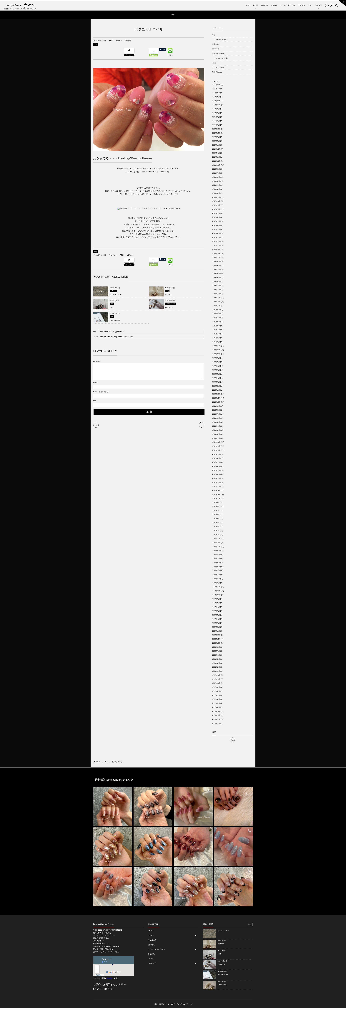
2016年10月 (216, 257)
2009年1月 (216, 631)
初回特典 (274, 5)
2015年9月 (216, 310)
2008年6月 (216, 655)
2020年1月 (216, 145)
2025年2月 (216, 89)
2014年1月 (216, 390)
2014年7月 (216, 366)
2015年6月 (216, 322)
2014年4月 (216, 378)
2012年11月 (216, 446)
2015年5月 (216, 326)
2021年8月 (216, 117)
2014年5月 (216, 374)
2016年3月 (216, 285)
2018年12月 (216, 161)
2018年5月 (216, 181)
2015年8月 (216, 314)
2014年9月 (216, 358)
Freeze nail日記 (170, 304)
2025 (111, 307)
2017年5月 (216, 229)
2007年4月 (216, 707)
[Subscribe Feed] (331, 5)
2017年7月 (216, 221)
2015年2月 (216, 338)
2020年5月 (216, 141)
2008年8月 (216, 647)
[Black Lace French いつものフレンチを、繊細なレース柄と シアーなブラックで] (233, 886)
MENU (255, 5)
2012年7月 (216, 462)
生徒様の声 (264, 5)
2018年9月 (216, 169)
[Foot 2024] (156, 309)
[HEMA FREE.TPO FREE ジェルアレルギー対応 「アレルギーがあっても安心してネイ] (112, 806)
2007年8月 (216, 691)
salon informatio (221, 58)
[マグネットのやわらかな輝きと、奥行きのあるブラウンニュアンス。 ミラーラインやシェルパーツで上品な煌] (193, 886)
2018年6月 (216, 177)
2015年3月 (216, 334)
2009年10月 (216, 595)
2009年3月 (216, 623)
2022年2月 (216, 113)
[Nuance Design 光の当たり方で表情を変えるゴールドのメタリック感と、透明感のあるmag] (112, 846)
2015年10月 (216, 306)
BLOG (310, 5)
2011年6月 (216, 514)
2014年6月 (216, 370)
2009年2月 (216, 627)
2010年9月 (216, 551)
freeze (120, 40)
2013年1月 (216, 438)
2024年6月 (216, 93)
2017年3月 (216, 237)
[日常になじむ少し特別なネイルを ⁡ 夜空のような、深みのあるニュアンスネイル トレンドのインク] (153, 846)
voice (214, 63)
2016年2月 (216, 290)
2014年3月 (216, 382)
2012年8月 (216, 458)
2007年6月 (216, 699)
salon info (215, 49)
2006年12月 (216, 711)
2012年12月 (216, 442)
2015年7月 (216, 318)
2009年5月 (216, 615)
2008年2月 (216, 667)
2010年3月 (216, 575)
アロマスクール (218, 67)
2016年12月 (216, 249)
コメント (114, 255)
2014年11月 (216, 350)
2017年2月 (216, 241)
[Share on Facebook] (327, 5)
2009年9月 (216, 599)
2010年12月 (216, 538)
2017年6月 (216, 225)
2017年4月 (216, 233)
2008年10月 (216, 643)
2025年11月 (216, 85)
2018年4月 (216, 185)
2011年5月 (216, 518)
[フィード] (232, 740)
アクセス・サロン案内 (288, 5)
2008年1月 (216, 671)
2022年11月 (216, 101)
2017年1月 (216, 245)
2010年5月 (216, 567)
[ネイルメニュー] (100, 295)
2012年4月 (216, 474)
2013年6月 (216, 418)
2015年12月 (216, 297)
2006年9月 (216, 723)
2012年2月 (216, 482)
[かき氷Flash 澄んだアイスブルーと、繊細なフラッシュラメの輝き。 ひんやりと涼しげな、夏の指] (233, 846)
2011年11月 (216, 494)
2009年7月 (216, 607)
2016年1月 (216, 294)
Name (95, 383)
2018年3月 (216, 189)
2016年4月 (216, 281)
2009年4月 (216, 619)
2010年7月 (216, 559)
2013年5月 (216, 422)
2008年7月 (216, 651)
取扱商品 (302, 5)
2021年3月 (216, 121)
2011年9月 (216, 502)
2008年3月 (216, 663)
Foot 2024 (169, 307)
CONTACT (318, 5)
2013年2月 (216, 434)
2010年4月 (216, 571)
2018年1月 (216, 197)
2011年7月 (216, 510)
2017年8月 (216, 217)
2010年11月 (216, 543)
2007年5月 (216, 703)
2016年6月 (216, 273)
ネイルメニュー (115, 295)
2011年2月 (216, 531)
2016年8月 (216, 265)
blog (95, 44)
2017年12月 (216, 201)
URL (94, 401)
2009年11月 (216, 591)
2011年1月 (216, 535)
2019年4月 (216, 153)
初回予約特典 (217, 72)
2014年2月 (216, 386)
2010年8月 (216, 555)
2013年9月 (216, 406)
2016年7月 (216, 269)
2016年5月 (216, 278)
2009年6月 (216, 611)
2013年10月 (216, 402)
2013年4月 (216, 426)
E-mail (95, 392)
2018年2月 (216, 193)
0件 (112, 40)
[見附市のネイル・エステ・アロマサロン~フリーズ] (20, 5)
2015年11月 (216, 302)
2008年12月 (216, 635)
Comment (96, 361)
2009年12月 (216, 587)
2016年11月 (216, 253)
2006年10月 (216, 719)
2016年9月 (216, 261)
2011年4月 (216, 522)
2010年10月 (216, 547)
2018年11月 (216, 165)
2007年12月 (216, 675)
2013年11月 (216, 398)
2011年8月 (216, 506)
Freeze (109, 978)
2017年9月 (216, 213)
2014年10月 (216, 354)
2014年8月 (216, 362)
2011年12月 (216, 490)
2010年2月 (216, 579)
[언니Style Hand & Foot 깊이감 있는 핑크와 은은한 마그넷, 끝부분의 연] (193, 806)
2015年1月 (216, 342)
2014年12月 (216, 346)
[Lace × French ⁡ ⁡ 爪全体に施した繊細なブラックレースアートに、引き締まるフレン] (153, 806)
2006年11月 (216, 715)
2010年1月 (216, 583)
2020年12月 (216, 129)
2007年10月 (216, 683)
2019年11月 (216, 149)
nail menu (113, 291)
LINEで (122, 984)
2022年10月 (216, 105)
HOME (248, 5)
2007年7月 (216, 695)
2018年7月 (216, 173)
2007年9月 (216, 687)
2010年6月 (216, 563)
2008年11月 (216, 639)
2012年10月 (216, 450)
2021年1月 (216, 125)
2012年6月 (216, 466)
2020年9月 (216, 137)
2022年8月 (216, 109)
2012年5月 (216, 470)
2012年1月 (216, 486)
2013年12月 (216, 394)
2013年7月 (216, 414)
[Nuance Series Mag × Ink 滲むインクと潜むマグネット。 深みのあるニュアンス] (193, 846)
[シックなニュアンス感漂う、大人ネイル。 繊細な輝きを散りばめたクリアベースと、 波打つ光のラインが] (112, 886)
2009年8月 (216, 603)
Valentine (168, 295)
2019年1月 (216, 157)
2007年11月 (216, 679)
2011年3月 (216, 526)
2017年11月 (216, 205)
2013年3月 (216, 430)
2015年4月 (216, 330)
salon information (218, 54)
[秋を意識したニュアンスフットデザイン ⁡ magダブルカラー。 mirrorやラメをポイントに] (233, 806)
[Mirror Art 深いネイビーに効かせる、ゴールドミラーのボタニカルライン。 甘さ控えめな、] (153, 886)
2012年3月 (216, 478)
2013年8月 (216, 410)
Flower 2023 (222, 985)
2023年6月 (216, 97)
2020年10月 (216, 133)
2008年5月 (216, 659)
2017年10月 (216, 209)
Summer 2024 (115, 320)
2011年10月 (216, 498)
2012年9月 (216, 454)
